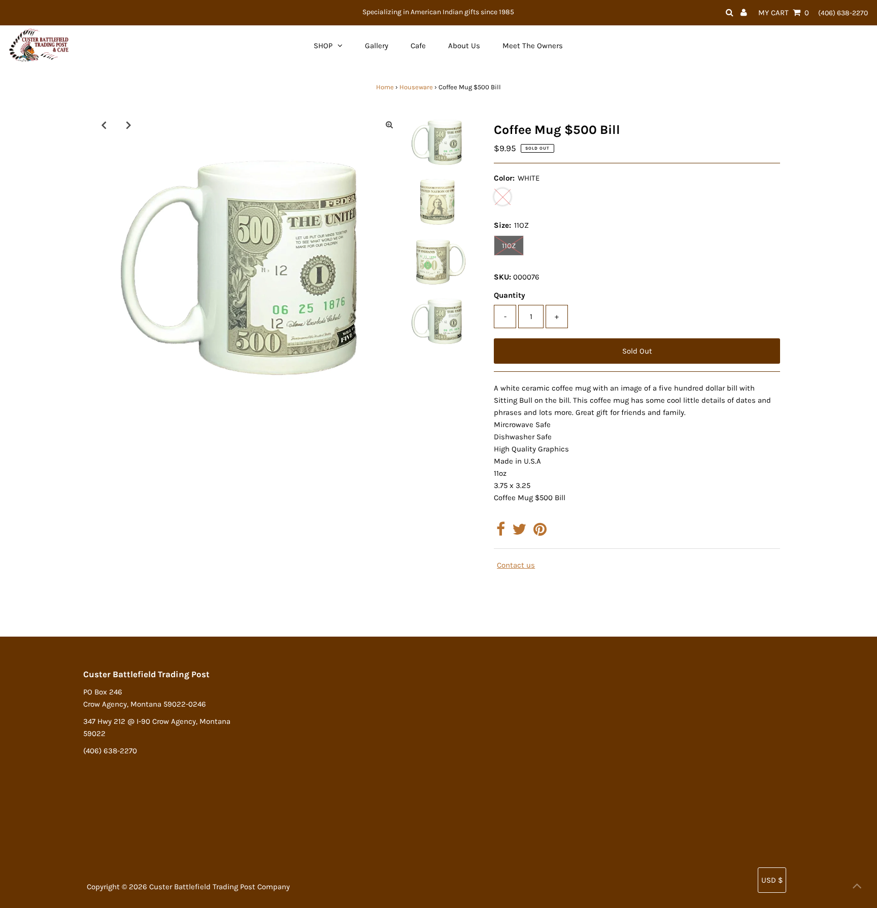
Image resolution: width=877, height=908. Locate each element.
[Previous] (103, 125)
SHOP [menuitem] (323, 45)
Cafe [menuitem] (418, 45)
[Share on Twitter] (519, 532)
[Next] (128, 125)
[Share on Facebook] (500, 532)
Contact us (516, 565)
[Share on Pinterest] (540, 532)
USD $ (772, 880)
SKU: (502, 277)
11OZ (509, 245)
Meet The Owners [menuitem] (532, 45)
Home (385, 87)
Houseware (416, 87)
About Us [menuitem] (464, 45)
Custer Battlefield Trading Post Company (219, 886)
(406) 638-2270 (843, 13)
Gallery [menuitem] (376, 45)
